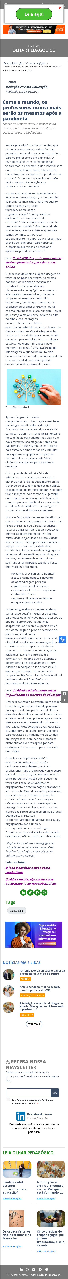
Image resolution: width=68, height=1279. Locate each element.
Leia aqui (34, 14)
